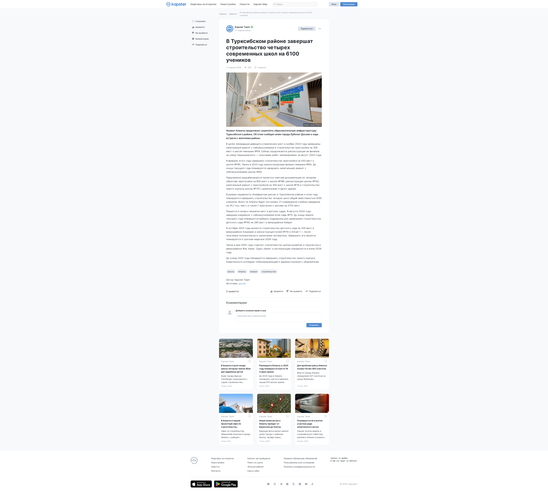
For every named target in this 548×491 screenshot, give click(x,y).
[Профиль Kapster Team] (229, 28)
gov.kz (242, 283)
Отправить (314, 325)
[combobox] (295, 4)
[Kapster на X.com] (293, 484)
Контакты (215, 471)
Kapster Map (260, 4)
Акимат (253, 271)
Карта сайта (253, 471)
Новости (245, 4)
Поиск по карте (255, 462)
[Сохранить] (249, 361)
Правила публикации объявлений (300, 458)
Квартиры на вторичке (203, 4)
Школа (231, 271)
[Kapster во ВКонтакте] (287, 484)
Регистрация (348, 4)
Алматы (242, 271)
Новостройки (228, 4)
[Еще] (320, 29)
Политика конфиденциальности (299, 466)
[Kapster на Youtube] (306, 484)
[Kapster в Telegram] (281, 484)
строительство (269, 271)
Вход (334, 4)
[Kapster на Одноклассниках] (300, 484)
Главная (222, 14)
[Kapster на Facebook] (268, 484)
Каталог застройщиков (258, 458)
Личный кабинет (255, 466)
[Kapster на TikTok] (312, 484)
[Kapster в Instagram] (274, 484)
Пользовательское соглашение (299, 462)
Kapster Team (242, 27)
